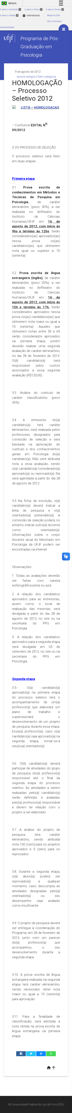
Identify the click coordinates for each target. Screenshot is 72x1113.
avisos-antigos (26, 76)
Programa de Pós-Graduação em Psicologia (39, 47)
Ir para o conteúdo (10, 9)
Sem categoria (47, 76)
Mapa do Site (53, 15)
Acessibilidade (7, 27)
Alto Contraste (54, 21)
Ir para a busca (54, 9)
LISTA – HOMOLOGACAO (40, 107)
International (31, 15)
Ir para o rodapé (9, 15)
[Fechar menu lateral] (64, 29)
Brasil (8, 3)
